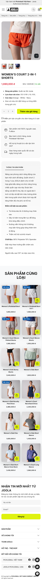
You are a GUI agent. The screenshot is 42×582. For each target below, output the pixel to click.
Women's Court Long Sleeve (31, 466)
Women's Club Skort (31, 370)
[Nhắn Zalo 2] (37, 568)
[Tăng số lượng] (12, 111)
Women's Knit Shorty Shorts (10, 371)
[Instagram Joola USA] (33, 567)
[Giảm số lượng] (4, 111)
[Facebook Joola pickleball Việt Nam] (29, 560)
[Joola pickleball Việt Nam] (12, 9)
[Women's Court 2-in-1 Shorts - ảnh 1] (21, 40)
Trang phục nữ (32, 15)
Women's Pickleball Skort (11, 306)
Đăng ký (21, 517)
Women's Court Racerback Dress (31, 402)
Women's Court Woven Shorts (31, 339)
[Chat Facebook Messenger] (37, 575)
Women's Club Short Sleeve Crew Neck (10, 466)
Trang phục (21, 15)
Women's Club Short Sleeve (31, 434)
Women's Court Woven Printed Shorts (10, 339)
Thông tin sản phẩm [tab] (14, 167)
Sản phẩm (13, 15)
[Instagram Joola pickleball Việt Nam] (33, 560)
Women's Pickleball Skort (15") (31, 307)
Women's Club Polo (11, 433)
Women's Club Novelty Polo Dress (10, 402)
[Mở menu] (4, 9)
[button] (30, 56)
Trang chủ (4, 15)
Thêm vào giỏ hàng (28, 111)
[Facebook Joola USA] (29, 567)
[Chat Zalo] (37, 561)
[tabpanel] (21, 214)
